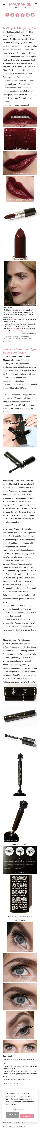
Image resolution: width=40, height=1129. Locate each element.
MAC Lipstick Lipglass (18, 340)
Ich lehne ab (12, 1115)
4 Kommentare (26, 336)
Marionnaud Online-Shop (11, 1083)
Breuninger (15, 324)
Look (21, 105)
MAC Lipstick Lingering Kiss (19, 28)
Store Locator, (17, 310)
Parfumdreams (24, 1071)
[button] (4, 4)
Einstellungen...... (20, 1109)
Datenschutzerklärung (14, 1127)
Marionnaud (25, 401)
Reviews (30, 340)
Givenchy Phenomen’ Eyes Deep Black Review (19, 351)
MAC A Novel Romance (20, 338)
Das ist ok (27, 1116)
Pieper (14, 319)
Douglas (22, 315)
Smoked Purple (17, 80)
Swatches (6, 341)
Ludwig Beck (16, 328)
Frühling (24, 360)
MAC (10, 338)
